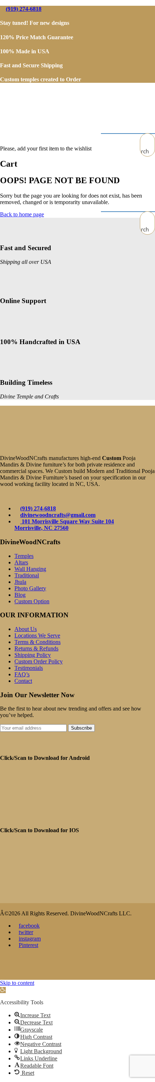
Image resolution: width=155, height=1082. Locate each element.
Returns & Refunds (36, 648)
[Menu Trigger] (144, 47)
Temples (24, 556)
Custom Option (31, 601)
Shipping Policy (32, 655)
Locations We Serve (37, 635)
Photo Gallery (30, 588)
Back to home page (22, 214)
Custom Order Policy (38, 661)
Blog (20, 595)
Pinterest (28, 945)
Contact (23, 681)
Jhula (20, 582)
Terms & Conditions (37, 642)
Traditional (26, 575)
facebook (29, 926)
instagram (30, 939)
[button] (3, 990)
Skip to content (17, 983)
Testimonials (28, 668)
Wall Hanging (30, 569)
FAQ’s (22, 674)
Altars (21, 562)
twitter (26, 932)
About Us (25, 629)
